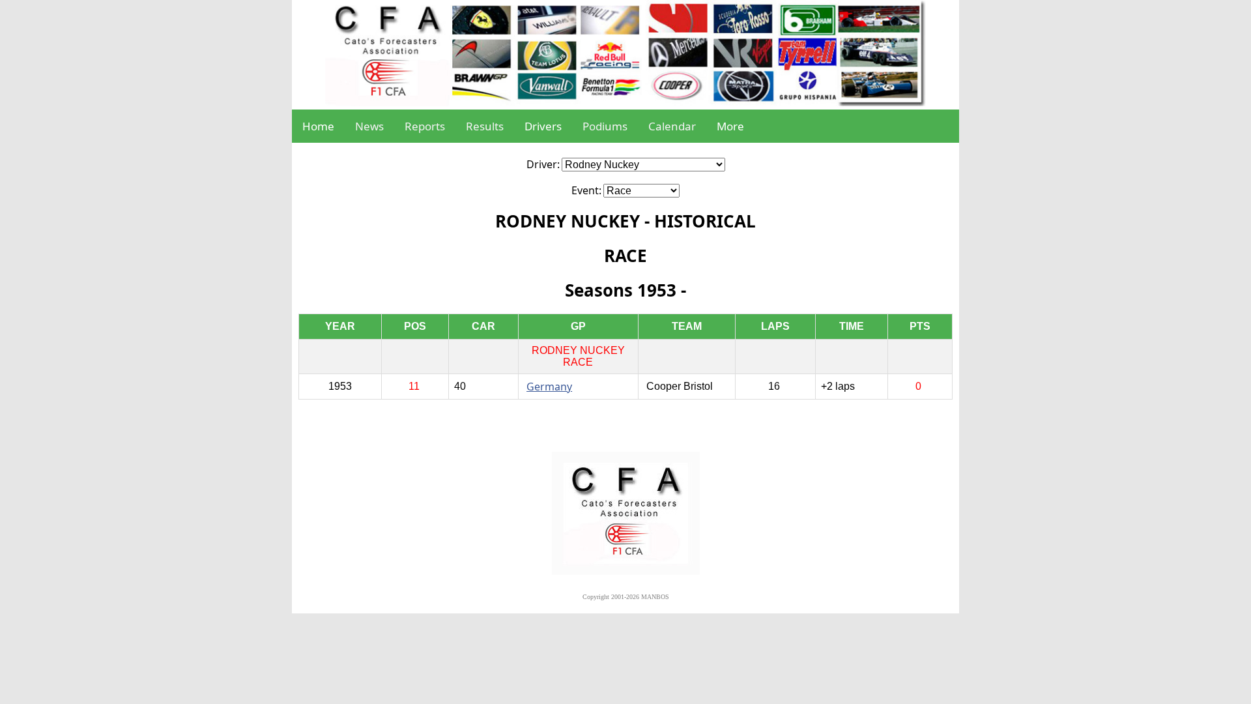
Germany (549, 386)
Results (485, 126)
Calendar (672, 126)
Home (318, 126)
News (369, 126)
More (730, 126)
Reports (425, 126)
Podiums (604, 126)
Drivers (543, 126)
